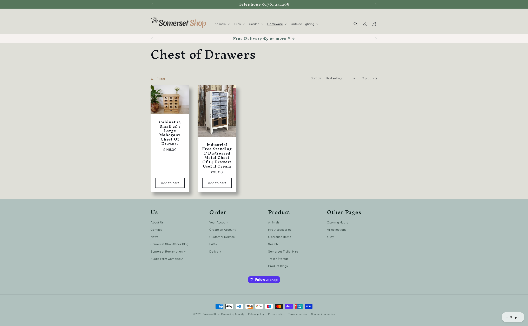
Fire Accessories (280, 230)
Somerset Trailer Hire (283, 251)
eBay (330, 237)
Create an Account (222, 230)
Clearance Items (279, 237)
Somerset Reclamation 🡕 (168, 251)
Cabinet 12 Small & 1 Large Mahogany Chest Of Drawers (170, 133)
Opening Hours (337, 222)
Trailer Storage (278, 259)
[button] (221, 24)
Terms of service (297, 314)
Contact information (323, 314)
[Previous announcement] (152, 4)
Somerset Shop (211, 314)
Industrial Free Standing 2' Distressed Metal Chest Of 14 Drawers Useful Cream (217, 155)
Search (273, 244)
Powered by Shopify (233, 314)
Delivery (215, 251)
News (154, 237)
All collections (336, 230)
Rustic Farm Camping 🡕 (167, 259)
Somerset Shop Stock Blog (169, 244)
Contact (156, 230)
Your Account (218, 222)
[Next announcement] (376, 4)
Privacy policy (276, 314)
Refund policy (256, 314)
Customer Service (222, 237)
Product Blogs (278, 266)
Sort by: (316, 78)
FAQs (213, 244)
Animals (273, 222)
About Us (157, 222)
